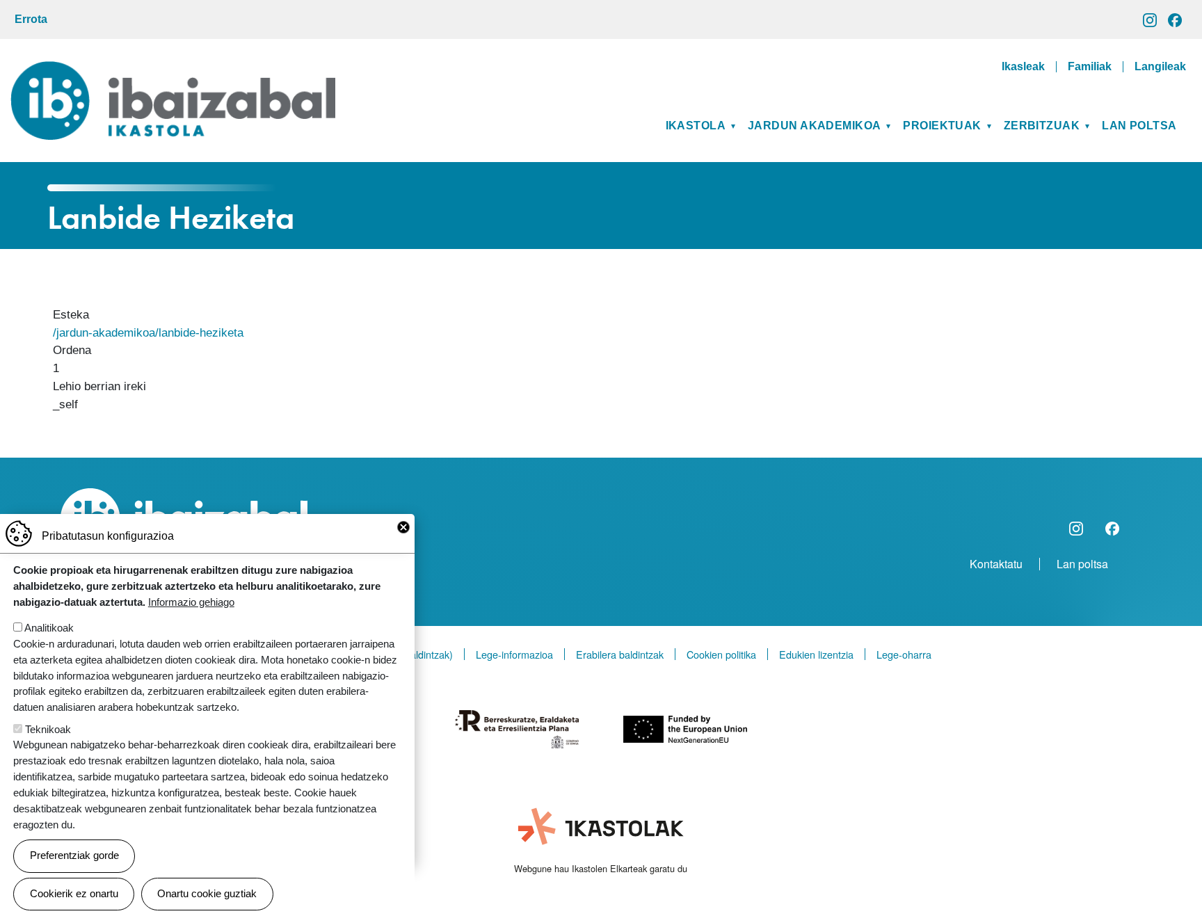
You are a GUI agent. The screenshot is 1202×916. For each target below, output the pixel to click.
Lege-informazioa (514, 654)
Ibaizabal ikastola (172, 72)
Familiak (1090, 66)
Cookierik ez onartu (74, 893)
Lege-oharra (903, 654)
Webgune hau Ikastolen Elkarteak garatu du (600, 868)
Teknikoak (48, 729)
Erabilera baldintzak (620, 654)
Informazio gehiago (191, 601)
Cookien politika (721, 654)
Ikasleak (1023, 66)
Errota (31, 19)
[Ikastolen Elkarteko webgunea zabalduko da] (601, 827)
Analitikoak (49, 628)
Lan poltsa (1139, 125)
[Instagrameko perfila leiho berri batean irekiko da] (1150, 19)
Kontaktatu (996, 564)
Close (403, 527)
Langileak (1160, 66)
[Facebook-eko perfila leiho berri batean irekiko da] (1175, 19)
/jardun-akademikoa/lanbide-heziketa (148, 332)
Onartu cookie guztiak (207, 893)
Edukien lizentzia (816, 654)
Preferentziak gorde (74, 855)
